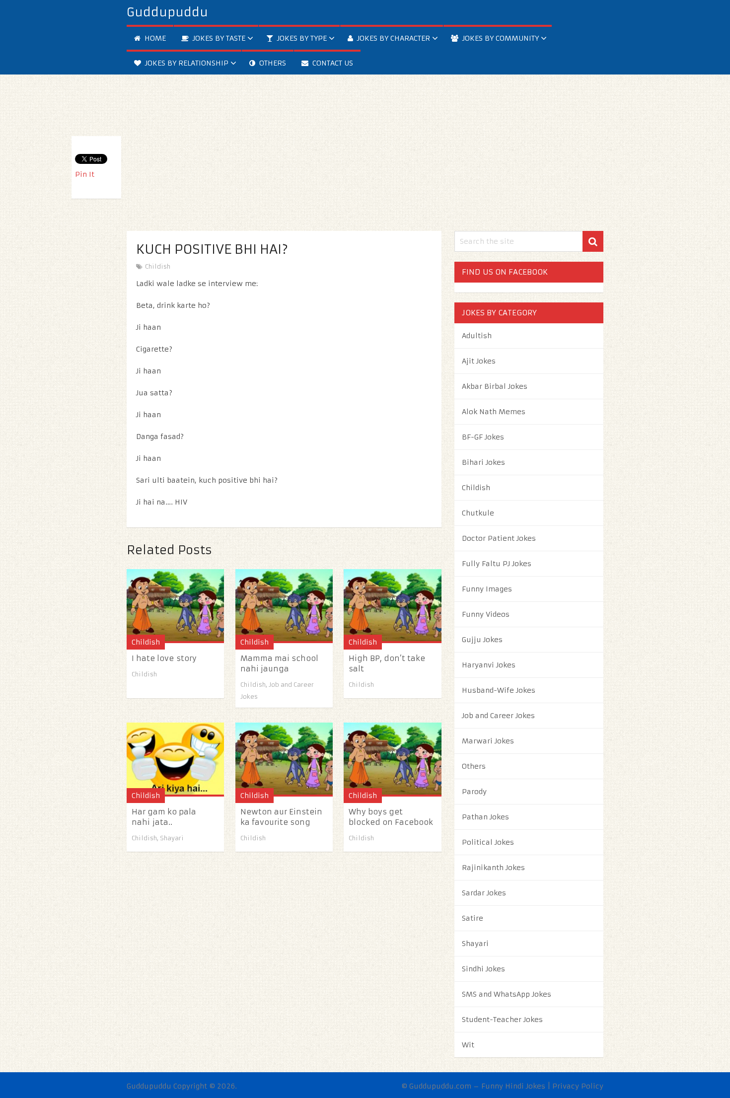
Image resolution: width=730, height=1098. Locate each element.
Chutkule (478, 513)
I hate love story (164, 658)
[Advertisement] (365, 144)
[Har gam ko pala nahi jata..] (175, 760)
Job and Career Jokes (498, 715)
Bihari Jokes (483, 462)
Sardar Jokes (484, 892)
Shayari (172, 838)
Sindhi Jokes (483, 968)
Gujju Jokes (482, 639)
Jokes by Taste (218, 38)
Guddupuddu (167, 12)
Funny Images (487, 589)
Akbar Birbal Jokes (494, 386)
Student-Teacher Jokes (502, 1019)
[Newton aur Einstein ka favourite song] (284, 760)
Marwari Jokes (488, 740)
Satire (472, 918)
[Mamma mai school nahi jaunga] (284, 606)
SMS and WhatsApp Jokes (506, 994)
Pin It (84, 174)
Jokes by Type (301, 38)
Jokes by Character (392, 38)
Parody (474, 791)
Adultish (477, 335)
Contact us (331, 63)
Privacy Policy (577, 1086)
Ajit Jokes (479, 361)
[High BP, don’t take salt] (392, 606)
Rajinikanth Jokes (493, 867)
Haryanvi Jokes (488, 664)
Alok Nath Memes (493, 411)
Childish (157, 266)
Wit (468, 1044)
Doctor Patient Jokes (499, 538)
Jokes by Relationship (185, 63)
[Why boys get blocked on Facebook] (392, 760)
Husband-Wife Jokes (498, 690)
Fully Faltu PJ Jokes (496, 563)
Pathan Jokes (485, 816)
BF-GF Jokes (483, 437)
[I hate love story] (175, 606)
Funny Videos (486, 614)
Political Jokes (488, 842)
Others (271, 63)
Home (154, 38)
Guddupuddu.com (440, 1086)
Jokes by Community (499, 38)
